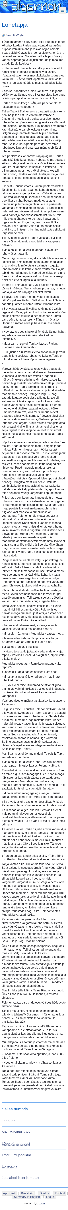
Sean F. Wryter (14, 35)
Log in (50, 1196)
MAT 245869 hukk (16, 1132)
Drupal (41, 1203)
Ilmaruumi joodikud (16, 1155)
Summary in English (27, 1196)
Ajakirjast (9, 1193)
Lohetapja (9, 1166)
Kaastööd (27, 1193)
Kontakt (60, 1193)
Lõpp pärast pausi (16, 1143)
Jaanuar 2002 (13, 1121)
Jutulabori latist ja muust (20, 1178)
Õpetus (44, 1193)
